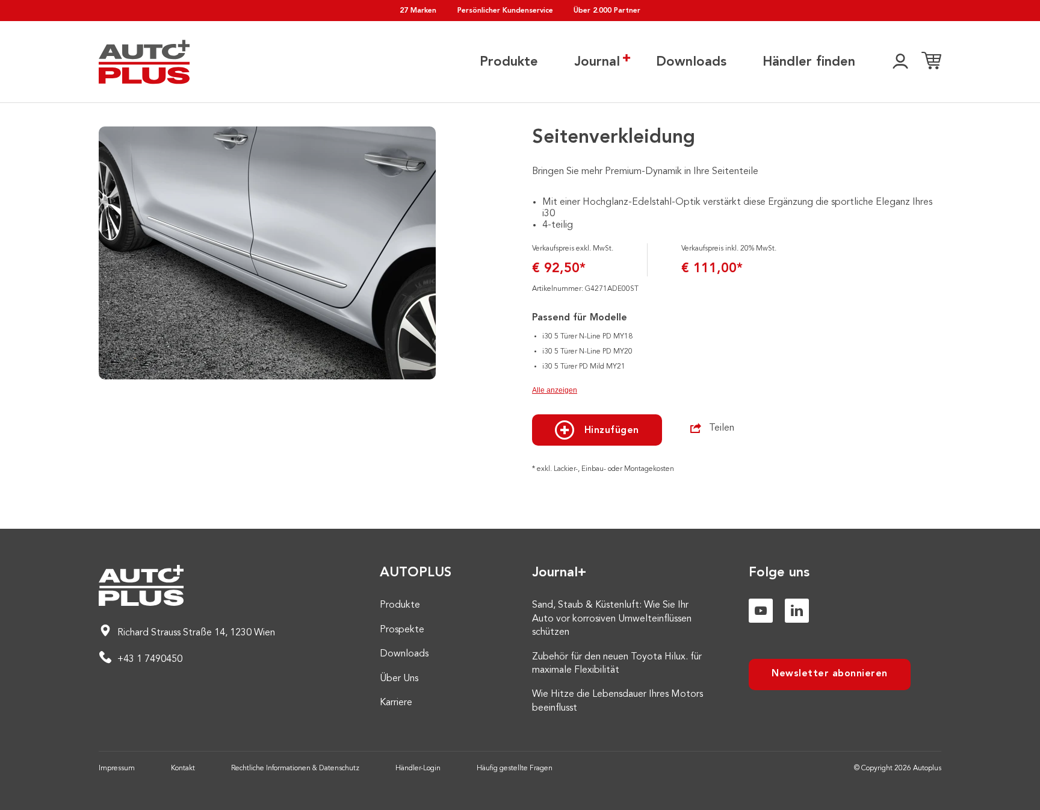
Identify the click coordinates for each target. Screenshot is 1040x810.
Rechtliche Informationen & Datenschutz (295, 768)
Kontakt (183, 768)
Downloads (691, 62)
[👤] (900, 62)
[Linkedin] (797, 611)
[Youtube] (761, 611)
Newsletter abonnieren (830, 674)
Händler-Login (418, 768)
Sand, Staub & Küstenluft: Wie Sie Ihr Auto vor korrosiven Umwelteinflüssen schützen (612, 618)
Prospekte (402, 630)
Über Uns (399, 679)
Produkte (509, 62)
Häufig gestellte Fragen (514, 768)
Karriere (396, 703)
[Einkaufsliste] (931, 62)
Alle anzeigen (554, 390)
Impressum (117, 768)
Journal (597, 62)
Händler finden (809, 62)
